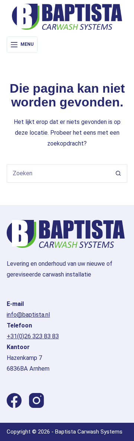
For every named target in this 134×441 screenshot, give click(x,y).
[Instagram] (36, 400)
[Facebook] (14, 400)
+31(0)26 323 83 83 (33, 336)
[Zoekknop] (118, 173)
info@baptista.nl (28, 314)
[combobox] (58, 173)
